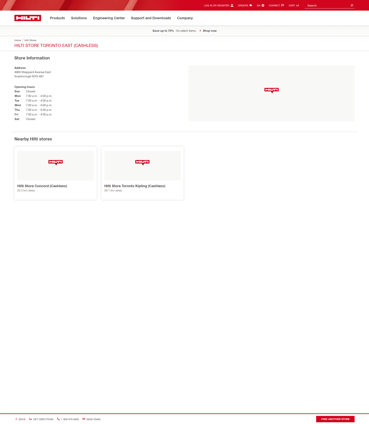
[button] (271, 90)
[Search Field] (352, 5)
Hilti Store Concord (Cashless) (42, 186)
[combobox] (330, 5)
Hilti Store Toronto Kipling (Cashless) (134, 186)
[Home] (27, 18)
